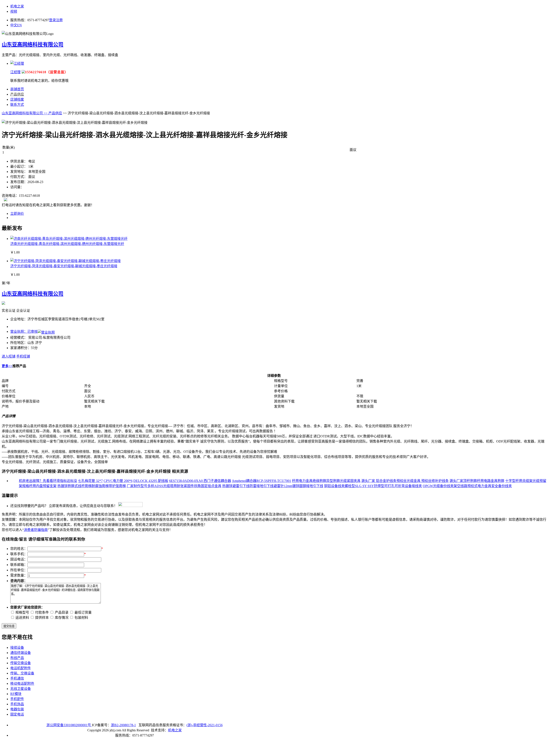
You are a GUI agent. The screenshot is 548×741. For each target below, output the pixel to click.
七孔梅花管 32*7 (90, 481)
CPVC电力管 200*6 (118, 481)
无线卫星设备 (20, 688)
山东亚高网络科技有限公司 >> (25, 113)
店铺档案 (17, 99)
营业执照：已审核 (24, 331)
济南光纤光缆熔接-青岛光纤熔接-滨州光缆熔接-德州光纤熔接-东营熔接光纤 (67, 244)
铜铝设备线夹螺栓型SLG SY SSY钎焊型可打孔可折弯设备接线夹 (373, 486)
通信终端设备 (20, 653)
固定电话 (17, 714)
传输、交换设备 (22, 673)
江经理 (15, 72)
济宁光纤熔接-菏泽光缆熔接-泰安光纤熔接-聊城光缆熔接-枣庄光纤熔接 (63, 266)
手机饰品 (17, 704)
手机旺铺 (23, 356)
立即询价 (17, 213)
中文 (13, 25)
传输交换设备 (20, 663)
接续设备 (17, 647)
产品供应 (17, 94)
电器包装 (17, 709)
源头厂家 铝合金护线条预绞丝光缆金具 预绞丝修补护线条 (405, 481)
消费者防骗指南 (36, 530)
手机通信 (17, 678)
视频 (13, 11)
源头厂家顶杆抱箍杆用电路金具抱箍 (477, 481)
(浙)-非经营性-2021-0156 (204, 725)
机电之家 (17, 6)
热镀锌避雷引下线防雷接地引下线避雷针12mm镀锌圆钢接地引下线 (272, 486)
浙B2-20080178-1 (123, 725)
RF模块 (15, 694)
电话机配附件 (20, 668)
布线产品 (17, 658)
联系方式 (17, 104)
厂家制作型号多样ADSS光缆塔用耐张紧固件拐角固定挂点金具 (174, 486)
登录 (52, 20)
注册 (59, 20)
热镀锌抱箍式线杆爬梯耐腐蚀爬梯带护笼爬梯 (91, 486)
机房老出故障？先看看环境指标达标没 (48, 481)
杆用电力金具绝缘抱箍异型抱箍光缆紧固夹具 (326, 481)
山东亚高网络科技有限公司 (32, 44)
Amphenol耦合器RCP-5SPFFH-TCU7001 (261, 481)
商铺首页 (17, 89)
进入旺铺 (8, 356)
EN (19, 25)
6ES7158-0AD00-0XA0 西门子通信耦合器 (200, 481)
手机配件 (17, 699)
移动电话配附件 (22, 683)
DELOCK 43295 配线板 (150, 481)
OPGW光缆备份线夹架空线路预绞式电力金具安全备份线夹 (467, 486)
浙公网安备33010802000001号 (69, 725)
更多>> (7, 366)
